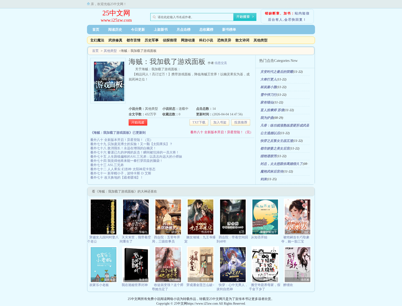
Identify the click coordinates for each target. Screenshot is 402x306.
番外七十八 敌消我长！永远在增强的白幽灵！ (123, 148)
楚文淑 (111, 232)
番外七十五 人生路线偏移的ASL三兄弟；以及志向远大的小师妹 (136, 156)
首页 (95, 29)
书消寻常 (206, 232)
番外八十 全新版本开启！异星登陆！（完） (221, 132)
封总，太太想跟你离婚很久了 (281, 164)
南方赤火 (206, 279)
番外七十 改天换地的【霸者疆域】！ (116, 177)
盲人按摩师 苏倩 (272, 110)
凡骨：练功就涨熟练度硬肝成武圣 (284, 125)
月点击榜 (184, 29)
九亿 (306, 232)
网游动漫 (188, 40)
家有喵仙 (266, 102)
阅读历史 (115, 29)
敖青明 (143, 279)
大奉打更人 (268, 79)
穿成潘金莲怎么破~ (200, 285)
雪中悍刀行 (268, 94)
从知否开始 (259, 237)
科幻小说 (206, 40)
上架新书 (161, 29)
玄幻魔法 (97, 40)
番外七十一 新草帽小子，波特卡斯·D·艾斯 (120, 173)
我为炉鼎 (266, 118)
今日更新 (138, 29)
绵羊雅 (305, 279)
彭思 (242, 232)
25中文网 (116, 13)
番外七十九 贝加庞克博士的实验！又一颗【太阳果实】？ (131, 144)
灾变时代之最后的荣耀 (276, 71)
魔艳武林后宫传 (271, 171)
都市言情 (134, 40)
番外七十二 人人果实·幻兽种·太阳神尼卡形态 (122, 169)
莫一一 (240, 279)
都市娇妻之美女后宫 (275, 148)
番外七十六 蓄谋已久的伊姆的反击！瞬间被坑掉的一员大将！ (134, 152)
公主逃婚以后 (270, 133)
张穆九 (143, 232)
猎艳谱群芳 (268, 156)
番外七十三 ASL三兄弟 (107, 165)
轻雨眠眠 (174, 279)
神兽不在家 (270, 279)
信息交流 (221, 63)
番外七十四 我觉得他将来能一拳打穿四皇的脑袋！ (126, 161)
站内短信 (302, 13)
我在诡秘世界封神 (135, 285)
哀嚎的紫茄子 (268, 232)
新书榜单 (229, 29)
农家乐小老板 (99, 285)
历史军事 (152, 40)
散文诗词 (242, 40)
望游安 (175, 232)
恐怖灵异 (224, 40)
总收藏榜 (206, 29)
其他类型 (261, 40)
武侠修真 (115, 40)
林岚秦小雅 (268, 87)
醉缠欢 (288, 285)
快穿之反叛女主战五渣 (276, 141)
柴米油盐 (109, 279)
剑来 (263, 179)
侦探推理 (170, 40)
